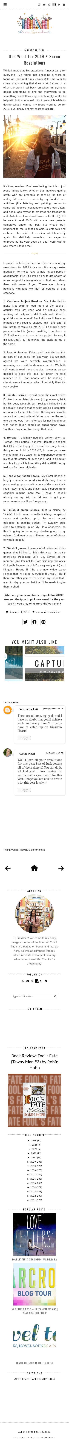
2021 (34, 1157)
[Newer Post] (8, 868)
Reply (24, 738)
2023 (35, 1149)
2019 (33, 1166)
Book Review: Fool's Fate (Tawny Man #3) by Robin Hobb (34, 1061)
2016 (33, 1179)
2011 (33, 1200)
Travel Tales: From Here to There (34, 1363)
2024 (35, 1145)
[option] (34, 663)
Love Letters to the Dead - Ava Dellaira (34, 1259)
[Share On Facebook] (34, 622)
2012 (33, 1196)
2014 (33, 1187)
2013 (33, 1191)
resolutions (54, 612)
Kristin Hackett (28, 709)
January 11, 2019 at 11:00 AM (53, 708)
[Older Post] (61, 868)
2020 (33, 1162)
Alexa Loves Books (30, 1432)
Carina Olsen (27, 753)
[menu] (5, 4)
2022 (34, 1153)
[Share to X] (25, 622)
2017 (33, 1174)
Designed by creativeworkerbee (34, 1438)
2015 (33, 1183)
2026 (34, 1140)
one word (41, 612)
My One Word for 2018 (34, 671)
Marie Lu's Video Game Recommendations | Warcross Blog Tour (35, 1311)
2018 (33, 1170)
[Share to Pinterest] (43, 622)
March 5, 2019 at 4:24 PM (54, 753)
